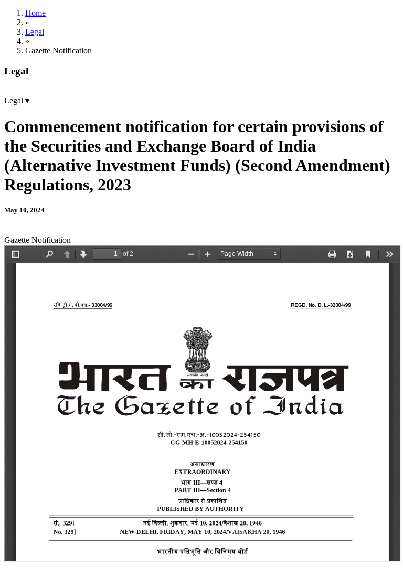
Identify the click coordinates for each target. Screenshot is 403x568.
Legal (34, 31)
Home (35, 12)
